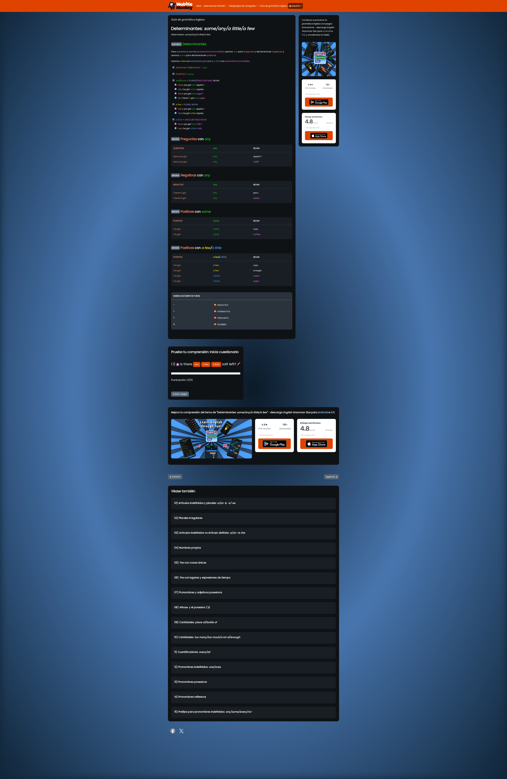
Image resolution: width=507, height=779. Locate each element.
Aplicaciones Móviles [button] (214, 5)
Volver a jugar (180, 394)
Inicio (198, 5)
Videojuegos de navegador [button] (242, 5)
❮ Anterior (175, 476)
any (197, 364)
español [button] (296, 5)
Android (327, 31)
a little (216, 364)
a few (206, 364)
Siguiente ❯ (331, 476)
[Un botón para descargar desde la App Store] (319, 135)
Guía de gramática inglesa (273, 5)
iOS (303, 34)
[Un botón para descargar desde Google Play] (319, 102)
